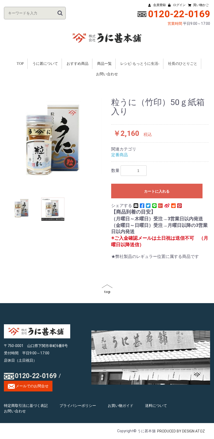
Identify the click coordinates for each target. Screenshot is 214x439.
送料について (156, 405)
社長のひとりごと (182, 64)
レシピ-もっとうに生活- (139, 64)
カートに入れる (157, 191)
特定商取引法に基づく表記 (26, 405)
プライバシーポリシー (78, 405)
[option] (56, 137)
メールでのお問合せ (32, 386)
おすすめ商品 (77, 64)
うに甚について (45, 64)
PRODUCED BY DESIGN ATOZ (181, 431)
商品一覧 (104, 64)
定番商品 (119, 154)
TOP (20, 64)
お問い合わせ (107, 74)
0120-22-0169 (36, 376)
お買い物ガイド (120, 405)
